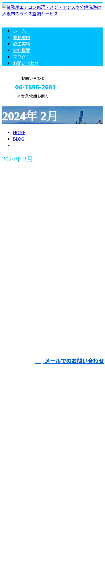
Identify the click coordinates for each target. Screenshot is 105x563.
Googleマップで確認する (28, 501)
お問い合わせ (26, 63)
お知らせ (32, 275)
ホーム (19, 30)
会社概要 (21, 50)
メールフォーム (21, 101)
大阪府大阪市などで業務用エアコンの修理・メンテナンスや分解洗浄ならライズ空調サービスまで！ (51, 465)
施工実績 (21, 43)
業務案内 (21, 37)
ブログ (19, 56)
